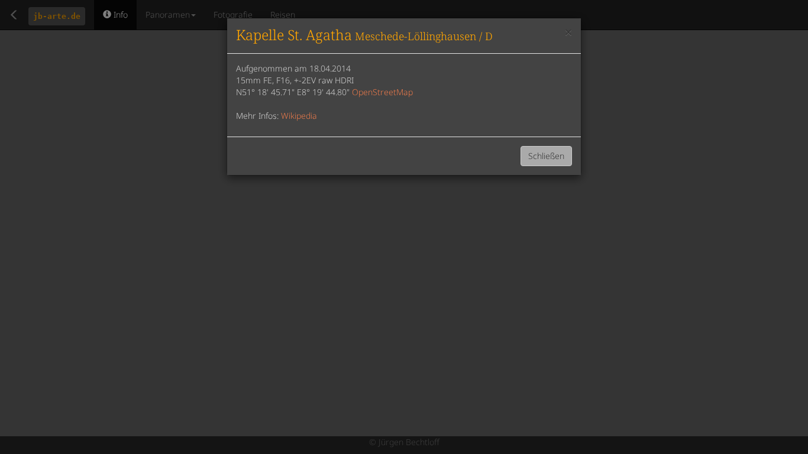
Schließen (546, 155)
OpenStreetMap (382, 92)
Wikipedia (299, 115)
